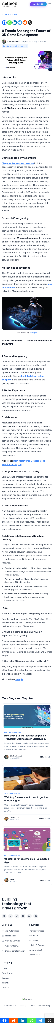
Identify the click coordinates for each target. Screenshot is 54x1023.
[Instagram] (16, 916)
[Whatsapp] (9, 22)
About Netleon (10, 1005)
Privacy (23, 1005)
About (4, 968)
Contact (5, 987)
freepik (33, 332)
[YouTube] (35, 916)
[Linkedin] (14, 22)
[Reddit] (25, 22)
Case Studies (8, 973)
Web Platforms (12, 946)
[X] (30, 22)
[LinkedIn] (4, 916)
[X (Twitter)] (10, 916)
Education (33, 940)
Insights (5, 983)
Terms (32, 1005)
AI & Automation (12, 931)
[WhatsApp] (29, 916)
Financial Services (36, 931)
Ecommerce (34, 954)
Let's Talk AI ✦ (38, 4)
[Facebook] (4, 22)
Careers (5, 978)
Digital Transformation (15, 951)
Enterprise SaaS (35, 950)
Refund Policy (44, 1005)
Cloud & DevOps (12, 941)
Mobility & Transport (37, 945)
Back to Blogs (10, 14)
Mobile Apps (10, 936)
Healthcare (33, 935)
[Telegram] (19, 22)
